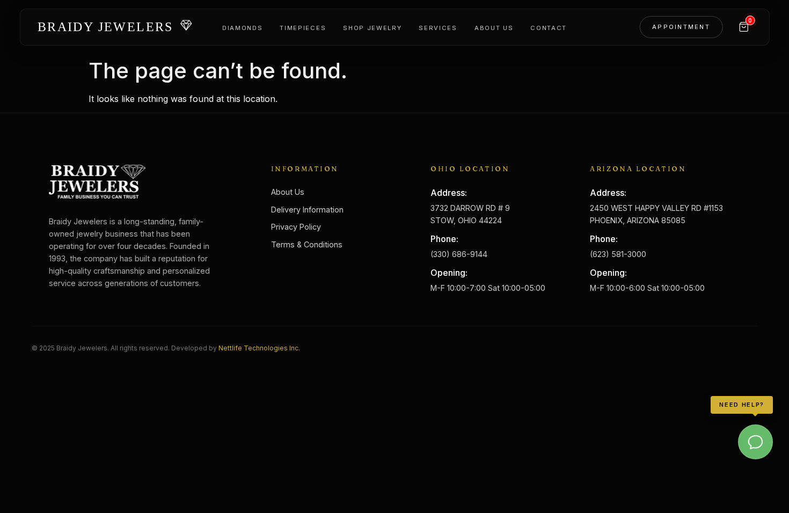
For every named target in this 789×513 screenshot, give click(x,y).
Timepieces (303, 28)
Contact (548, 28)
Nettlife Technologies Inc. (259, 348)
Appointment (681, 27)
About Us (493, 28)
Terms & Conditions (306, 244)
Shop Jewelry (372, 28)
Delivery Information (307, 209)
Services (438, 28)
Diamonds (242, 28)
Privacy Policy (296, 226)
